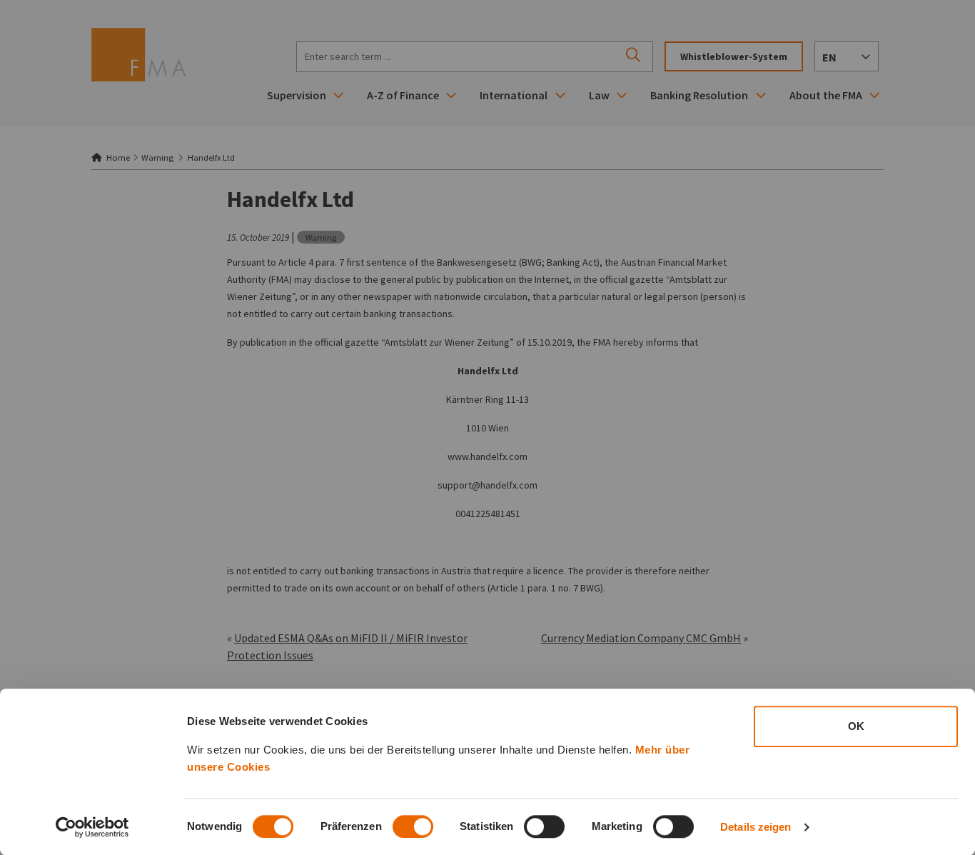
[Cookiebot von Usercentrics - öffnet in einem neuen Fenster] (92, 827)
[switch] (413, 826)
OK (856, 726)
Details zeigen (755, 827)
